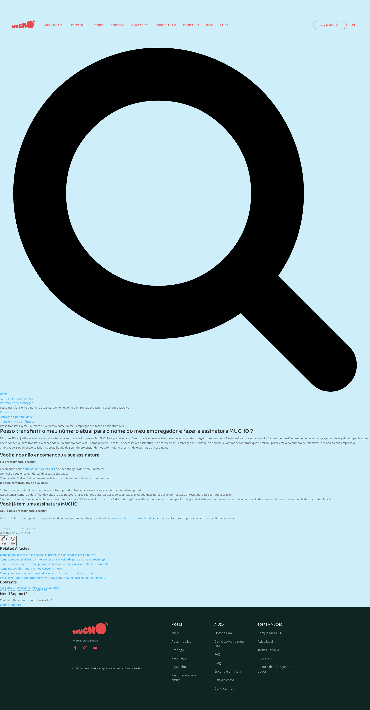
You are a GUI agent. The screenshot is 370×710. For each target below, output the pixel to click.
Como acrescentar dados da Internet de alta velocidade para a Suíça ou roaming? (52, 559)
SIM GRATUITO (140, 25)
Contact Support (10, 605)
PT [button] (353, 25)
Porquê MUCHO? (270, 633)
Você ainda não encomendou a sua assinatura (30, 587)
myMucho (179, 667)
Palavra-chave (224, 680)
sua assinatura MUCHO (40, 469)
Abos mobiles (181, 641)
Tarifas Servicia (268, 650)
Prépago (178, 650)
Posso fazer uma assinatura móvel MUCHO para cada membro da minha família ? (52, 578)
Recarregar (180, 658)
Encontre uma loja (227, 671)
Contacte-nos (224, 688)
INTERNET (98, 25)
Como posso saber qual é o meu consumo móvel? (32, 568)
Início (175, 633)
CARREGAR (117, 25)
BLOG (209, 25)
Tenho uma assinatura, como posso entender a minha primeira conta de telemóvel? (54, 564)
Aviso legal (265, 641)
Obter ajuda (223, 633)
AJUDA (224, 25)
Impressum (266, 658)
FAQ (217, 654)
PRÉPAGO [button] (77, 25)
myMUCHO (330, 25)
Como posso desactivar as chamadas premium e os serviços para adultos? (48, 555)
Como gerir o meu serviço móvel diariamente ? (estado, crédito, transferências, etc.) (53, 573)
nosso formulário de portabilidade (130, 518)
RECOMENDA (191, 25)
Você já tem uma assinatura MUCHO (23, 590)
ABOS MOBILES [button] (53, 25)
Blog (217, 663)
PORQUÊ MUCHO (166, 25)
